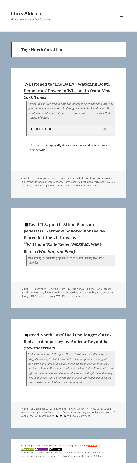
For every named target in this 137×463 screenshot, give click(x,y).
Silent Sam (107, 292)
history (49, 292)
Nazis (57, 292)
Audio (27, 178)
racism (82, 292)
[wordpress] (65, 415)
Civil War (28, 292)
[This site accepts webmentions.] (41, 449)
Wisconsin (37, 185)
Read (92, 288)
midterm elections (52, 181)
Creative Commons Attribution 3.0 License (82, 456)
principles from (74, 445)
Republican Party (90, 181)
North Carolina (72, 181)
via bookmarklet (96, 412)
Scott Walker (107, 181)
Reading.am (93, 292)
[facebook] (57, 415)
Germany (39, 292)
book (73, 185)
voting (24, 415)
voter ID (110, 412)
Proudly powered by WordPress (40, 445)
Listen (92, 178)
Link (26, 288)
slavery (25, 296)
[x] (61, 415)
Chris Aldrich (26, 13)
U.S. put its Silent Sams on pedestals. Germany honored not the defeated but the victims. (65, 231)
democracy (30, 412)
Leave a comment (89, 185)
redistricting (79, 412)
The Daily (26, 185)
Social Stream (104, 178)
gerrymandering (32, 181)
